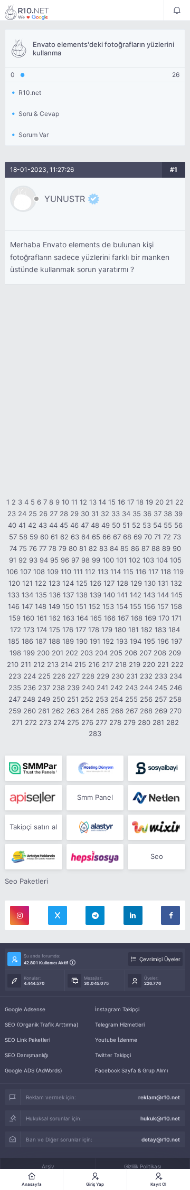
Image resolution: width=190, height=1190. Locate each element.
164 (82, 618)
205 (116, 653)
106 (12, 571)
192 (108, 641)
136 (55, 595)
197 (176, 641)
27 (54, 513)
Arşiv (48, 1166)
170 (163, 618)
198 (15, 653)
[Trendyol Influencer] (156, 827)
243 (131, 687)
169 (150, 618)
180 (120, 629)
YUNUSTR (64, 199)
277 (101, 722)
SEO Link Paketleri (27, 1040)
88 (155, 548)
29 (74, 513)
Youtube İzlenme (116, 1040)
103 (148, 560)
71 (157, 537)
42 (32, 525)
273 (45, 722)
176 (67, 629)
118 (165, 571)
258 (175, 699)
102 (134, 560)
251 (73, 699)
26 (43, 513)
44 (53, 525)
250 (58, 699)
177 (80, 629)
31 (95, 513)
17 (130, 502)
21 (169, 502)
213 (53, 664)
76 (33, 548)
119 (178, 571)
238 (58, 687)
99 (96, 560)
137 (68, 595)
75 (23, 548)
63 (75, 537)
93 (33, 560)
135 (41, 595)
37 (158, 513)
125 (82, 583)
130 (150, 583)
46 (74, 525)
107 (25, 571)
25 (32, 513)
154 (122, 606)
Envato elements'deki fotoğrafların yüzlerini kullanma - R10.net (34, 12)
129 (136, 583)
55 (168, 525)
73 (177, 537)
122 (40, 583)
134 (27, 595)
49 (105, 525)
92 (22, 560)
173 (28, 629)
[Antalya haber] (33, 856)
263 (72, 711)
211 (26, 664)
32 (105, 513)
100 (108, 560)
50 (116, 525)
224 (29, 676)
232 (146, 676)
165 (96, 618)
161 (41, 618)
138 (82, 595)
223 (14, 676)
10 (65, 502)
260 (29, 711)
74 (13, 548)
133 (14, 595)
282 (172, 722)
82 (93, 548)
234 (175, 676)
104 (162, 560)
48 (95, 525)
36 (147, 513)
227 (74, 676)
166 (110, 618)
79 (62, 548)
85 (124, 548)
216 (94, 664)
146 (14, 606)
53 (146, 525)
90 (177, 548)
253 (102, 699)
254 (116, 699)
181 (133, 629)
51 (126, 525)
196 (163, 641)
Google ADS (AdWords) (33, 1070)
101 (121, 560)
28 (64, 513)
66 (106, 537)
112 (90, 571)
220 (148, 664)
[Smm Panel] (156, 768)
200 (43, 653)
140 (109, 595)
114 (115, 571)
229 (103, 676)
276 (87, 722)
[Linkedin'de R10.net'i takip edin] (133, 915)
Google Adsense (25, 1009)
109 (53, 571)
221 (163, 664)
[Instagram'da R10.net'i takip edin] (19, 915)
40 (12, 525)
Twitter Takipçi (113, 1055)
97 (75, 560)
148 (40, 606)
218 (121, 664)
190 (82, 641)
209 (174, 653)
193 (122, 641)
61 (54, 537)
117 (153, 571)
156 (149, 606)
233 (161, 676)
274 (59, 722)
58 (23, 537)
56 (178, 525)
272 (31, 722)
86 (135, 548)
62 (64, 537)
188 (54, 641)
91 (12, 560)
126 (95, 583)
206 (131, 653)
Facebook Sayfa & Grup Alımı (131, 1070)
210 (12, 664)
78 (52, 548)
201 (57, 653)
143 (149, 595)
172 (15, 629)
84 (114, 548)
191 (95, 641)
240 (88, 687)
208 (160, 653)
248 (29, 699)
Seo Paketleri (26, 881)
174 (41, 629)
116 (141, 571)
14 (102, 502)
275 (73, 722)
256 (146, 699)
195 (149, 641)
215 (80, 664)
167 (123, 618)
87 (145, 548)
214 (66, 664)
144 (163, 595)
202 (71, 653)
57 (13, 537)
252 (87, 699)
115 (128, 571)
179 (106, 629)
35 (136, 513)
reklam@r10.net (159, 1097)
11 (74, 502)
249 (43, 699)
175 (54, 629)
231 (132, 676)
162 (55, 618)
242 (116, 687)
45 (64, 525)
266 (117, 711)
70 (148, 537)
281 (158, 722)
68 (127, 537)
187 (40, 641)
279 (130, 722)
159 (15, 618)
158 (176, 606)
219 (134, 664)
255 (131, 699)
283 (95, 733)
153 (108, 606)
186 (27, 641)
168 (136, 618)
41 (22, 525)
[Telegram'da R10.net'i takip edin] (95, 915)
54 (157, 525)
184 (174, 629)
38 (168, 513)
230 (117, 676)
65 (96, 537)
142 (135, 595)
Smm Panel (95, 797)
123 (54, 583)
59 (34, 537)
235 (14, 687)
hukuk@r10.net (160, 1118)
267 (132, 711)
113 (103, 571)
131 (163, 583)
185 (14, 641)
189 (68, 641)
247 (14, 699)
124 (68, 583)
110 (66, 571)
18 (140, 502)
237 (44, 687)
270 (175, 711)
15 (112, 502)
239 (73, 687)
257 (161, 699)
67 (117, 537)
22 (179, 502)
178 (93, 629)
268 (146, 711)
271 (17, 722)
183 (160, 629)
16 (121, 502)
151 (81, 606)
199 (29, 653)
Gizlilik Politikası (142, 1166)
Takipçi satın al (33, 827)
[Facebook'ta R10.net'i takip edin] (170, 915)
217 (107, 664)
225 (44, 676)
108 (39, 571)
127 (109, 583)
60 (44, 537)
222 (177, 664)
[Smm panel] (33, 768)
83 (103, 548)
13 (93, 502)
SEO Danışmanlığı (26, 1055)
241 (102, 687)
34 (126, 513)
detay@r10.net (160, 1139)
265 (102, 711)
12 (83, 502)
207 (145, 653)
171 (177, 618)
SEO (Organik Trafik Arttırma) (42, 1024)
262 (58, 711)
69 (138, 537)
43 (43, 525)
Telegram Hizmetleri (120, 1024)
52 (136, 525)
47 (85, 525)
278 (115, 722)
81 (83, 548)
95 (54, 560)
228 (88, 676)
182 (147, 629)
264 (87, 711)
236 (29, 687)
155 (135, 606)
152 (94, 606)
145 (177, 595)
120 (14, 583)
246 (175, 687)
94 (44, 560)
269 (161, 711)
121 (27, 583)
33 (115, 513)
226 (59, 676)
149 (54, 606)
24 (22, 513)
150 (68, 606)
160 (28, 618)
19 (149, 502)
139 (95, 595)
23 (11, 513)
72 (167, 537)
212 (39, 664)
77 (42, 548)
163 (68, 618)
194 (135, 641)
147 (27, 606)
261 (44, 711)
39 (178, 513)
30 (85, 513)
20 (159, 502)
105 (176, 560)
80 (73, 548)
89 (166, 548)
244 (146, 687)
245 (161, 687)
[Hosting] (95, 768)
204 (101, 653)
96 (65, 560)
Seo (156, 856)
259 (14, 711)
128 (122, 583)
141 (122, 595)
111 (78, 571)
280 (144, 722)
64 (85, 537)
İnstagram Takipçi (117, 1009)
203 (86, 653)
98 (85, 560)
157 (162, 606)
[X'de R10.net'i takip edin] (57, 915)
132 (176, 583)
